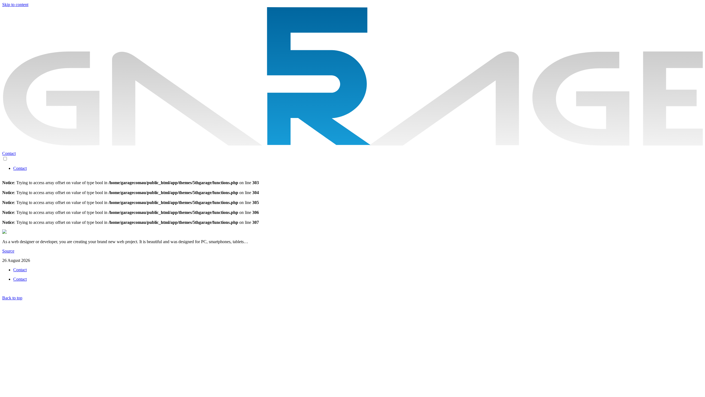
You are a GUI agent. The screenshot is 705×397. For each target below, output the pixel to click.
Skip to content (15, 4)
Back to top (12, 298)
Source (8, 251)
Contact (20, 168)
